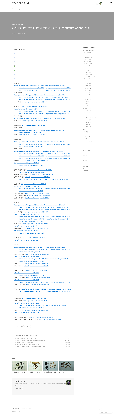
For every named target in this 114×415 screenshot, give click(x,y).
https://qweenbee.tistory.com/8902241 (31, 144)
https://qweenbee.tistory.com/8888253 (34, 106)
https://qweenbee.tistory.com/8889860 (39, 195)
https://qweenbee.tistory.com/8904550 (31, 249)
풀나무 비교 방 (88, 113)
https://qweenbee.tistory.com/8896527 (26, 280)
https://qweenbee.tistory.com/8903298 (26, 303)
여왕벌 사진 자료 (88, 141)
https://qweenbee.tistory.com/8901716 (58, 219)
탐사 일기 (87, 122)
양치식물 (87, 78)
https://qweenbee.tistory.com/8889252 (31, 308)
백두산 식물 (87, 90)
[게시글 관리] (22, 326)
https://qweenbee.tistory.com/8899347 (57, 179)
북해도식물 (87, 99)
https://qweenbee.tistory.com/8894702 (31, 111)
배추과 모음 (87, 65)
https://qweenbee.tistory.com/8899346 (52, 142)
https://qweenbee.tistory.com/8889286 (26, 109)
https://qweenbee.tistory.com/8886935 (26, 151)
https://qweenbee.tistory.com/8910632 (31, 132)
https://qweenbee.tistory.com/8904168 (34, 125)
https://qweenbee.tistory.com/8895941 (36, 270)
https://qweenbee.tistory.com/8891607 (26, 142)
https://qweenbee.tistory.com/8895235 (26, 231)
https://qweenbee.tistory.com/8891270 (32, 135)
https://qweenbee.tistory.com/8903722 (39, 170)
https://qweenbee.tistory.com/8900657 (32, 233)
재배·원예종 (87, 85)
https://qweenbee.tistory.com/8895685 (31, 207)
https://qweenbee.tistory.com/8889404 (26, 95)
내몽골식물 (87, 103)
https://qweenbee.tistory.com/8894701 (57, 97)
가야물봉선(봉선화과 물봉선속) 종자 (24, 338)
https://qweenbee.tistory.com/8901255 (53, 130)
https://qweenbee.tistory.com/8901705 (26, 226)
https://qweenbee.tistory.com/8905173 (33, 289)
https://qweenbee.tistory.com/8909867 (57, 209)
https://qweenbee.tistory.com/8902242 (32, 172)
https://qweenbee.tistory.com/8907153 (31, 188)
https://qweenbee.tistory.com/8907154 (31, 146)
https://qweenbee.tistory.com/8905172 (59, 289)
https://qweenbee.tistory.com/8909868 (57, 282)
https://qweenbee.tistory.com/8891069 (31, 97)
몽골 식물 (87, 97)
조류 (86, 131)
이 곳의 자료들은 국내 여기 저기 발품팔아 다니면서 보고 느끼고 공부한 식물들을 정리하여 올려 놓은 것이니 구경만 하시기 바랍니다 (40, 384)
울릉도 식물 (87, 94)
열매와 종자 (25, 335)
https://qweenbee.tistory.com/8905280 (57, 144)
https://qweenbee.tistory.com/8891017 (57, 305)
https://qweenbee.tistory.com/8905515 (31, 221)
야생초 (87, 52)
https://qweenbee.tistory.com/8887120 (26, 214)
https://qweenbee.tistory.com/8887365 (26, 312)
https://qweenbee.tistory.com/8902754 (58, 114)
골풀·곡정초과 (88, 63)
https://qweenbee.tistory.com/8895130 (35, 228)
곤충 (85, 134)
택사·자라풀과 (88, 74)
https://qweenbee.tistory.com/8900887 (33, 184)
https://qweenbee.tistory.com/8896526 (26, 118)
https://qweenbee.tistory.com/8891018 (31, 259)
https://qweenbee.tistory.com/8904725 (31, 88)
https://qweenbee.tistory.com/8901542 (31, 99)
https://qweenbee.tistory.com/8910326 (58, 90)
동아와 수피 (87, 61)
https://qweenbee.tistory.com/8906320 (37, 193)
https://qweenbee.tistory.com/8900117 (31, 158)
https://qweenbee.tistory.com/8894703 (31, 156)
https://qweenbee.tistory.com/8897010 (35, 224)
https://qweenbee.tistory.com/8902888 (31, 282)
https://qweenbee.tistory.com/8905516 (58, 249)
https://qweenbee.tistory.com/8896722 (37, 284)
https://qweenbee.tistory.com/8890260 (26, 247)
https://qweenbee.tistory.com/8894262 (35, 238)
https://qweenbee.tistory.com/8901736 (36, 266)
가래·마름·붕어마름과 (89, 76)
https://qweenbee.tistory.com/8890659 (37, 277)
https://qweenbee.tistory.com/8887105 (36, 254)
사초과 (86, 70)
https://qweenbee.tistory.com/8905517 (59, 291)
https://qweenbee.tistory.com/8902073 (26, 163)
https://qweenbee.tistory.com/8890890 (58, 153)
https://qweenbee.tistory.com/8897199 (35, 102)
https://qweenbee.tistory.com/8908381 (31, 165)
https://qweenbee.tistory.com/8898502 (35, 301)
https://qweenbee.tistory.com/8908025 (40, 174)
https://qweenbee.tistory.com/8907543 (31, 209)
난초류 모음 (87, 83)
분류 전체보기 (88, 47)
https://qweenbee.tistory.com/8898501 (52, 118)
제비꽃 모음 (87, 81)
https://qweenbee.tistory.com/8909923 (35, 310)
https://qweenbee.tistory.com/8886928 (26, 256)
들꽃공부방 (87, 108)
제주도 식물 (88, 92)
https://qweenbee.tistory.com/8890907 (35, 212)
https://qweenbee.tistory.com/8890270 (52, 95)
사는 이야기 (87, 126)
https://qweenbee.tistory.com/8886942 (31, 153)
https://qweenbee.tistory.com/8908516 (57, 158)
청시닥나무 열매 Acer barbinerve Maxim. (26, 344)
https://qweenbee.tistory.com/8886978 (42, 317)
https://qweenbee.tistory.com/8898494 (57, 259)
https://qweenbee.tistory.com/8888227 (26, 273)
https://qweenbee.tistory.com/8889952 (53, 151)
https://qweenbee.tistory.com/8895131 (36, 263)
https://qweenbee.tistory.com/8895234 (35, 160)
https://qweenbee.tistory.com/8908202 (58, 88)
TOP (100, 409)
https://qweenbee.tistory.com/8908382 (37, 198)
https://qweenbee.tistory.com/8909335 (57, 188)
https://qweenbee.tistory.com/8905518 (31, 252)
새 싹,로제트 (88, 57)
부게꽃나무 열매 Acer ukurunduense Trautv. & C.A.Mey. (30, 346)
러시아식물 (87, 105)
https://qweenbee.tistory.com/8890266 (52, 205)
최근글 (84, 150)
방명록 (20, 9)
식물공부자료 (87, 110)
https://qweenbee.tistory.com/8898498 (35, 121)
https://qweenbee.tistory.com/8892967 (34, 298)
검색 (97, 3)
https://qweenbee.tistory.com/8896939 (31, 219)
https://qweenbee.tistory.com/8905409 (32, 291)
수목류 (87, 55)
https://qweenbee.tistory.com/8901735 (31, 261)
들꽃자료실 (18, 335)
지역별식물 (87, 88)
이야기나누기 (87, 120)
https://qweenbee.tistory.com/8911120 (31, 191)
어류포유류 (87, 136)
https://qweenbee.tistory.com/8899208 (31, 179)
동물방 (85, 129)
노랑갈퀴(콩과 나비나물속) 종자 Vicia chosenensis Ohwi (30, 340)
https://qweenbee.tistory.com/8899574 (31, 114)
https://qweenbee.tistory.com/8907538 (31, 275)
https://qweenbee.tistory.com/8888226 (52, 247)
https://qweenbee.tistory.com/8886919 (58, 216)
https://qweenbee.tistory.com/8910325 (31, 90)
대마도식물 (87, 101)
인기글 (89, 150)
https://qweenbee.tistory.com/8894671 (31, 216)
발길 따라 (87, 124)
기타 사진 (86, 139)
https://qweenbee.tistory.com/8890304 (26, 130)
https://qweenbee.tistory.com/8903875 (57, 207)
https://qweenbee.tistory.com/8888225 (26, 205)
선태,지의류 (87, 72)
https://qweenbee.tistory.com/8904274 (57, 99)
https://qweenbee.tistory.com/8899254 (26, 186)
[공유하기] (20, 326)
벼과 (86, 68)
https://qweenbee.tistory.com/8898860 (58, 111)
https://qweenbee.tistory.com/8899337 (26, 240)
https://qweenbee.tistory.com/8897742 (37, 177)
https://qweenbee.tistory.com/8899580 (58, 156)
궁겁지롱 (87, 115)
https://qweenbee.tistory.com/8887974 (26, 85)
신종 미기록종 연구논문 (90, 117)
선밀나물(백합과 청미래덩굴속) (23, 342)
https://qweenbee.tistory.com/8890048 (52, 85)
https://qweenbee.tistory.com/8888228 (50, 319)
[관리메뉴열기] (111, 3)
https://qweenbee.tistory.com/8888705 (31, 305)
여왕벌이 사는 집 (20, 3)
